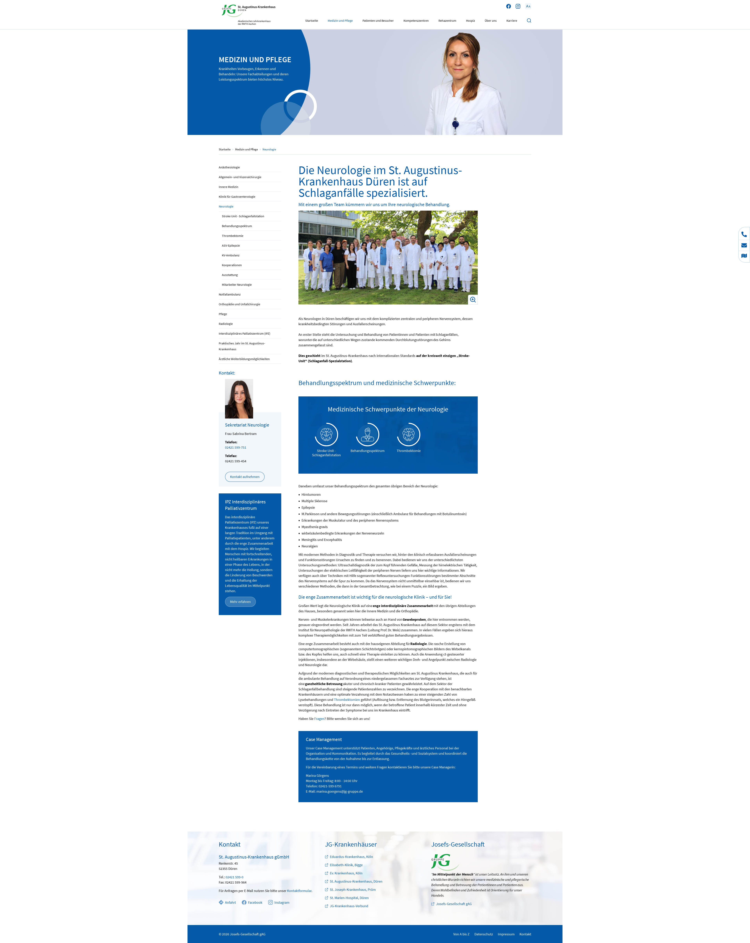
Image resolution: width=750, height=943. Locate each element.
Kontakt (525, 934)
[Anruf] (744, 233)
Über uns (491, 20)
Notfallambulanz (230, 294)
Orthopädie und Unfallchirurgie (239, 304)
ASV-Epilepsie (231, 245)
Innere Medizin (228, 187)
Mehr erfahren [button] (240, 601)
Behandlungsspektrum (237, 226)
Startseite (311, 20)
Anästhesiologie (229, 167)
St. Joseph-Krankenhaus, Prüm (353, 889)
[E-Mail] (744, 245)
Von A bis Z (461, 934)
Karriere (511, 20)
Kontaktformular (299, 890)
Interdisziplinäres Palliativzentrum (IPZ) (244, 333)
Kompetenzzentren (416, 20)
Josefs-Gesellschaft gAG (454, 904)
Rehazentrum (447, 20)
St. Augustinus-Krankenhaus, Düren (356, 881)
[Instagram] (518, 6)
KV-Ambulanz (230, 255)
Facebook (255, 902)
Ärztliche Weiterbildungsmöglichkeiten (244, 359)
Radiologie (226, 324)
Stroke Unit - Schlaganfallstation (243, 216)
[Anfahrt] (744, 256)
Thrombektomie (232, 236)
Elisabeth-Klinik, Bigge (346, 865)
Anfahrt (230, 902)
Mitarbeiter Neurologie (237, 284)
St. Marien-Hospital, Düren (349, 897)
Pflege (223, 314)
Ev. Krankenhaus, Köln (346, 873)
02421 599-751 (235, 447)
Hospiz (470, 20)
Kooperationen (232, 265)
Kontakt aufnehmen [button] (245, 476)
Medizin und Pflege (340, 20)
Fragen (319, 718)
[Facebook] (508, 6)
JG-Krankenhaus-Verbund (349, 906)
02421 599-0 (234, 877)
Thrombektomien (347, 699)
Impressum (506, 934)
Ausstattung (230, 275)
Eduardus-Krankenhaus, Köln (351, 856)
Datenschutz (483, 934)
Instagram (281, 902)
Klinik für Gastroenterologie (237, 196)
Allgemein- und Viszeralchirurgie (240, 177)
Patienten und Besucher (378, 20)
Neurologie (226, 206)
